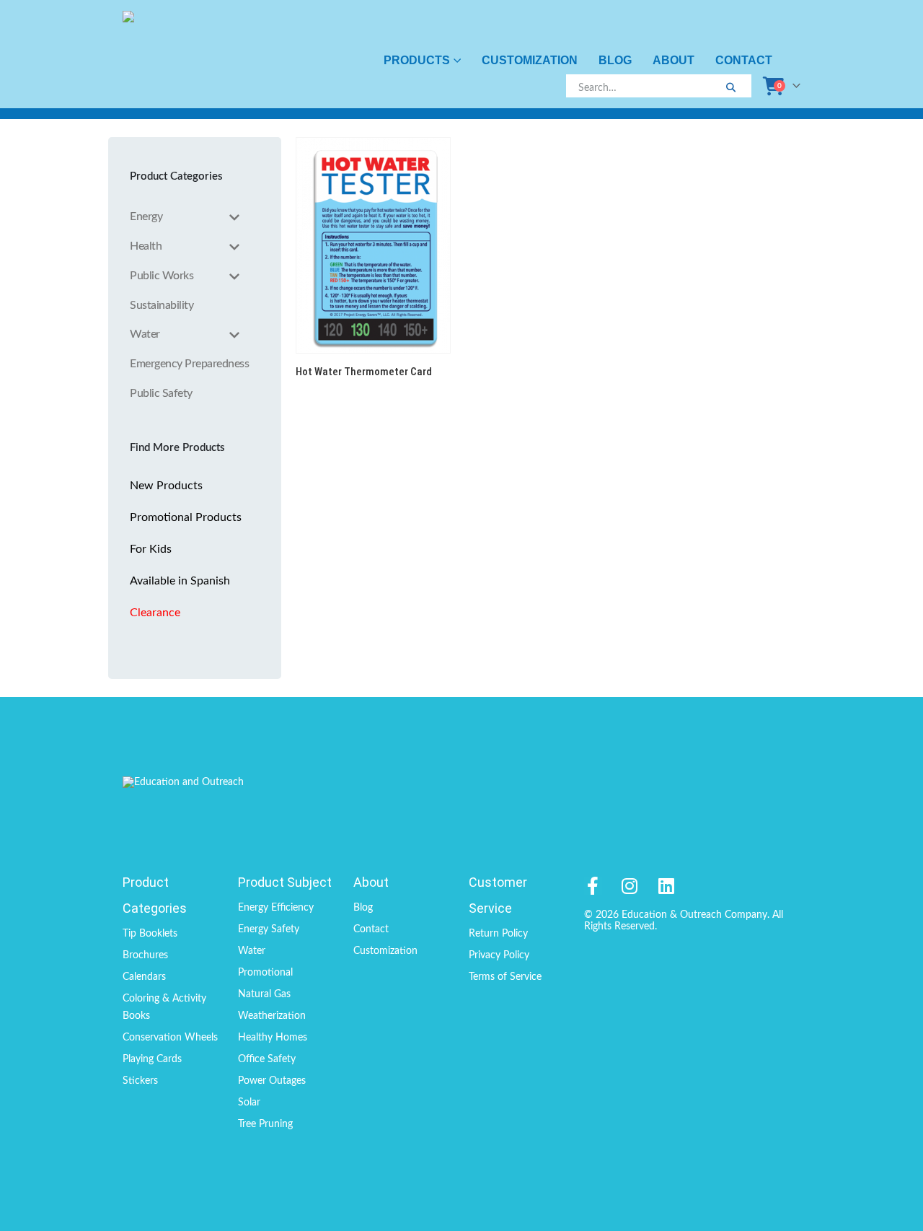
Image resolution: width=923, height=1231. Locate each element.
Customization (530, 60)
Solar (249, 1103)
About (673, 60)
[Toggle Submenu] (234, 217)
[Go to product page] (373, 245)
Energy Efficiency (276, 908)
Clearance (155, 612)
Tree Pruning (265, 1124)
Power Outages (272, 1081)
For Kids (151, 549)
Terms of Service (505, 977)
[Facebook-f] (593, 886)
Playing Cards (152, 1059)
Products (417, 60)
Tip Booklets (150, 934)
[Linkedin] (667, 886)
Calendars (144, 977)
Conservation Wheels (170, 1038)
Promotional (265, 973)
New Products (166, 485)
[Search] (730, 88)
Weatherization (272, 1016)
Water (251, 951)
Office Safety (267, 1059)
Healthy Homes (272, 1038)
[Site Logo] (186, 54)
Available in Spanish (180, 581)
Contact (743, 60)
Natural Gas (264, 994)
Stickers (140, 1081)
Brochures (145, 955)
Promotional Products (186, 517)
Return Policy (498, 934)
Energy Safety (268, 929)
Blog (615, 60)
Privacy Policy (499, 955)
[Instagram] (630, 886)
